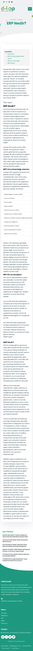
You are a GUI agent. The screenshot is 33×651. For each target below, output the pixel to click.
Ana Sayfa (13, 19)
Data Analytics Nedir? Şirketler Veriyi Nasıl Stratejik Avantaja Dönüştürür (15, 545)
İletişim (3, 621)
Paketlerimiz (4, 615)
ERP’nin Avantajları (14, 61)
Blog (2, 618)
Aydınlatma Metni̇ (27, 646)
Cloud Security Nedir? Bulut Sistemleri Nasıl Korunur (15, 540)
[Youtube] (12, 2)
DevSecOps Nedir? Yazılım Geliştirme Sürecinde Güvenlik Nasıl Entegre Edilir (15, 536)
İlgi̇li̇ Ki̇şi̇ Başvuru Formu (15, 646)
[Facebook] (4, 2)
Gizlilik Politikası (15, 648)
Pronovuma (4, 623)
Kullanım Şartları (6, 648)
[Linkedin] (9, 2)
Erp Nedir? (11, 54)
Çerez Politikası (4, 646)
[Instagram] (6, 2)
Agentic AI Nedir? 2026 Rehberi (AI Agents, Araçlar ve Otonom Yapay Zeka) (16, 550)
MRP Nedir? (11, 63)
